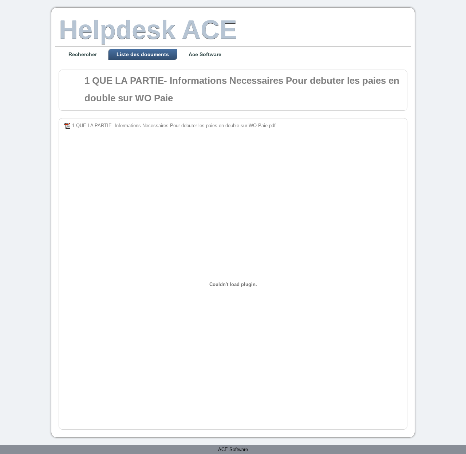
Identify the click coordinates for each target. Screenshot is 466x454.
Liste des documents (142, 54)
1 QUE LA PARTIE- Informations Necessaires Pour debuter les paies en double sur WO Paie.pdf (174, 125)
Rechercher (82, 54)
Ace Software (205, 54)
